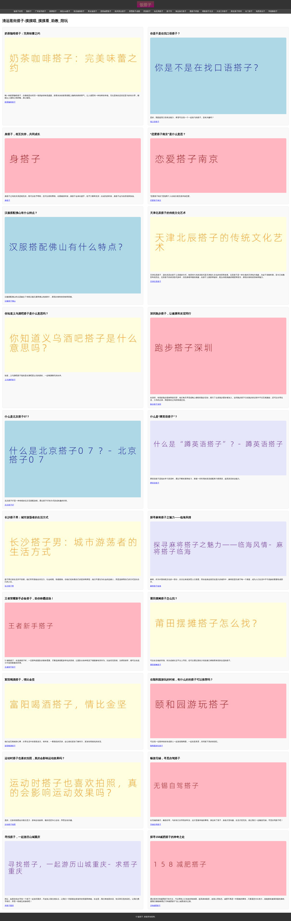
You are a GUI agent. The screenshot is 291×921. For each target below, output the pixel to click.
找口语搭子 (154, 122)
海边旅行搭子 (180, 11)
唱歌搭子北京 (207, 11)
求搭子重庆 (9, 906)
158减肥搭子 (155, 906)
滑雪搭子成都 (134, 11)
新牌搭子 (53, 11)
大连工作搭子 (222, 11)
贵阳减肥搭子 (105, 11)
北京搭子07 (9, 505)
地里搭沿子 (260, 11)
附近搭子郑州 (236, 11)
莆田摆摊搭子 (155, 665)
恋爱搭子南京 (155, 200)
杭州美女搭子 (120, 11)
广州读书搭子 (40, 11)
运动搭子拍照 (10, 824)
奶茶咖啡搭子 (10, 102)
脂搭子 (29, 11)
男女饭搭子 (92, 11)
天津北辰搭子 (155, 281)
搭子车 (169, 11)
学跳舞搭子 (272, 11)
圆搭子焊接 (194, 11)
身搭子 (7, 200)
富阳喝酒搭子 (10, 746)
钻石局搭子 (158, 11)
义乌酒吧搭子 (10, 380)
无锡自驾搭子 (155, 824)
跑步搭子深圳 (155, 404)
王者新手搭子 (10, 667)
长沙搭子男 (9, 586)
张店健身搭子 (79, 11)
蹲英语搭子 (154, 483)
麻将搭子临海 (155, 586)
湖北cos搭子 (65, 11)
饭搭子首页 (18, 11)
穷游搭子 (147, 11)
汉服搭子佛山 (10, 301)
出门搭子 (248, 11)
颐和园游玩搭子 (156, 746)
